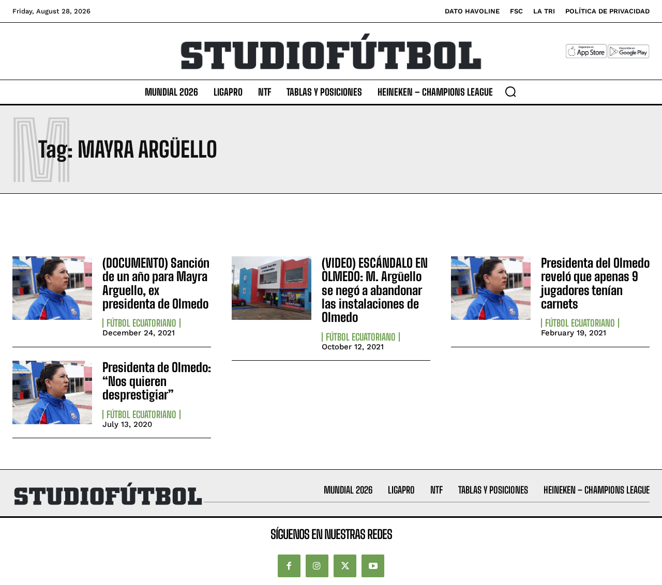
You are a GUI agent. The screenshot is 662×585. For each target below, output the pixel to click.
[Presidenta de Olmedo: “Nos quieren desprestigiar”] (52, 392)
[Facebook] (289, 566)
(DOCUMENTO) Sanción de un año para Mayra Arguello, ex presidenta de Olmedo (155, 283)
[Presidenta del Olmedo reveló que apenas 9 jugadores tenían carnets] (491, 288)
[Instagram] (317, 566)
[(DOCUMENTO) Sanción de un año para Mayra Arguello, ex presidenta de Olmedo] (52, 288)
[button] (510, 91)
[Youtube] (373, 566)
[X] (345, 566)
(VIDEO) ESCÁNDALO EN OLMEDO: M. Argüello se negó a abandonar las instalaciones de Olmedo (375, 290)
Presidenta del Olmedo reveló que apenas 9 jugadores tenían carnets (595, 283)
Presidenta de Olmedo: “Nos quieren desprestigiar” (156, 381)
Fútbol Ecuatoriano (141, 323)
